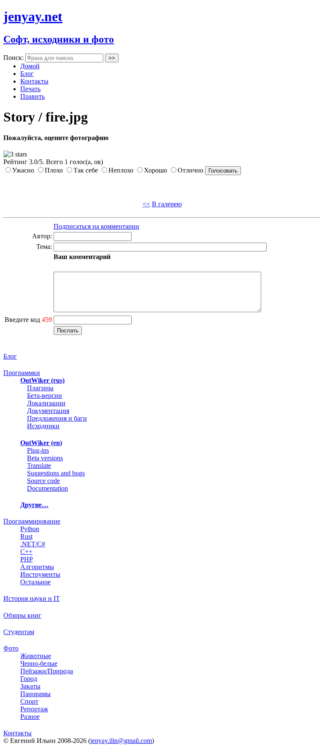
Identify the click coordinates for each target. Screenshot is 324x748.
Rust (26, 536)
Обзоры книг (22, 615)
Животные (35, 655)
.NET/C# (32, 544)
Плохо (54, 170)
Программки (21, 372)
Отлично (190, 170)
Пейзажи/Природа (46, 671)
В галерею (167, 204)
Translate (39, 465)
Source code (43, 480)
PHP (26, 559)
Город (28, 678)
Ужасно (23, 170)
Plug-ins (38, 450)
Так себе (85, 170)
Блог (27, 73)
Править (32, 96)
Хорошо (155, 170)
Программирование (31, 521)
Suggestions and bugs (56, 473)
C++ (26, 551)
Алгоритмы (37, 566)
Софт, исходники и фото (58, 39)
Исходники (43, 425)
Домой (30, 66)
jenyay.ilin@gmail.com (121, 740)
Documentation (47, 488)
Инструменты (40, 574)
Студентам (18, 631)
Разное (30, 716)
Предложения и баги (57, 418)
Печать (30, 88)
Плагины (40, 388)
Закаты (30, 686)
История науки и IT (31, 598)
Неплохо (120, 170)
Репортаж (34, 709)
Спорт (29, 701)
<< (146, 204)
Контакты (34, 81)
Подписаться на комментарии (96, 226)
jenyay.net (32, 16)
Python (29, 528)
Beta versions (45, 458)
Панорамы (35, 693)
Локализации (46, 403)
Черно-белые (38, 663)
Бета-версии (44, 395)
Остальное (35, 582)
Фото (11, 648)
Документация (48, 410)
